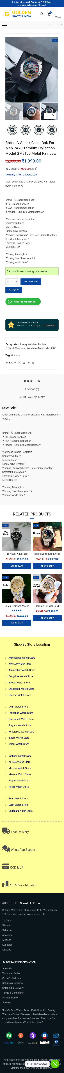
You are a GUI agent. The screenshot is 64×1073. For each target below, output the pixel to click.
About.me (7, 935)
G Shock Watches (15, 348)
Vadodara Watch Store (21, 810)
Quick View (28, 524)
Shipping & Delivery (13, 987)
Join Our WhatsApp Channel (32, 5)
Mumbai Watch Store (20, 768)
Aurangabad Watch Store (22, 670)
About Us (7, 968)
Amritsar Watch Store (20, 664)
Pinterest (7, 925)
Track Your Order (11, 973)
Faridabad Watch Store (21, 712)
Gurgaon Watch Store (20, 725)
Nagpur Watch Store (19, 780)
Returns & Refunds (12, 983)
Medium (6, 939)
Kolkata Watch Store (19, 761)
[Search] (41, 14)
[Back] (5, 25)
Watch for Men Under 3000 (41, 348)
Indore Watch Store (19, 737)
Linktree (6, 949)
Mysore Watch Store (20, 774)
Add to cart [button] (16, 566)
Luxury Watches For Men (33, 344)
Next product (59, 25)
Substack (7, 944)
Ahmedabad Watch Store (22, 657)
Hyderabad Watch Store (21, 731)
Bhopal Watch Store (19, 682)
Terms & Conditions (13, 992)
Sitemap (6, 1002)
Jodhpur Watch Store (20, 755)
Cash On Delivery (11, 978)
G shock (15, 355)
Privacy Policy (10, 997)
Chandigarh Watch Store (21, 688)
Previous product (51, 25)
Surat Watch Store (18, 804)
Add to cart (31, 281)
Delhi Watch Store (18, 706)
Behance (7, 930)
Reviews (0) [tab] (32, 389)
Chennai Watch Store (20, 695)
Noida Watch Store (19, 786)
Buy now (13, 290)
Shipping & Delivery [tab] (32, 397)
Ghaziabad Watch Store (21, 719)
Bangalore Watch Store (21, 676)
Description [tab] (32, 381)
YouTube (6, 920)
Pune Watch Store (18, 798)
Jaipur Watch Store (19, 744)
